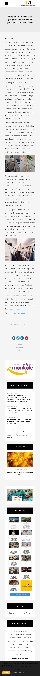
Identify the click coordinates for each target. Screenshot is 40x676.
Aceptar (6, 672)
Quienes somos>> (20, 658)
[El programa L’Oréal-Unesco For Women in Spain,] (13, 523)
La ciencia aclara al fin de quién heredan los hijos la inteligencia (19, 410)
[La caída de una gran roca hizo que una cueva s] (26, 523)
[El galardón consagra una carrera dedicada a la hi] (26, 535)
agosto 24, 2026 (20, 469)
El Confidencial (18, 313)
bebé (20, 345)
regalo (20, 351)
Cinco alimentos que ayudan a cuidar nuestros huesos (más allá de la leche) (19, 434)
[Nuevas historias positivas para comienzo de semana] (26, 585)
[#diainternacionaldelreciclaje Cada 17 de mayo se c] (26, 548)
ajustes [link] (17, 669)
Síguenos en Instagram (21, 594)
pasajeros (19, 348)
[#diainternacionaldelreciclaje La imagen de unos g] (13, 573)
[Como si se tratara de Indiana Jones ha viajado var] (13, 585)
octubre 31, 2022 (20, 324)
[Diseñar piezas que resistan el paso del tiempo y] (13, 535)
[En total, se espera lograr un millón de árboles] (13, 548)
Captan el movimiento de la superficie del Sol (20, 473)
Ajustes (15, 672)
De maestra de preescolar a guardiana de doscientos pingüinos (20, 422)
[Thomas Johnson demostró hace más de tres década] (26, 573)
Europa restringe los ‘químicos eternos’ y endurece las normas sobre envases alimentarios (20, 398)
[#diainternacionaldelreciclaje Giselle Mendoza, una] (13, 560)
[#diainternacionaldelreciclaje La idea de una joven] (26, 560)
